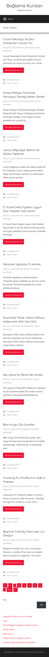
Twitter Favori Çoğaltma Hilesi (17, 638)
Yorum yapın (12, 83)
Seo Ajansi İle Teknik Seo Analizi (23, 375)
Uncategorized (13, 80)
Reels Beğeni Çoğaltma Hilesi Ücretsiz (20, 625)
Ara (4, 600)
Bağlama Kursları (24, 5)
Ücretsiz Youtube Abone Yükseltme (19, 642)
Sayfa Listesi (8, 629)
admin (37, 47)
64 (9, 589)
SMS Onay (8, 634)
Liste (5, 621)
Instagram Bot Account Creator (17, 616)
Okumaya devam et (13, 70)
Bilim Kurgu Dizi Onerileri (19, 424)
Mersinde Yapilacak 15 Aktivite (22, 264)
